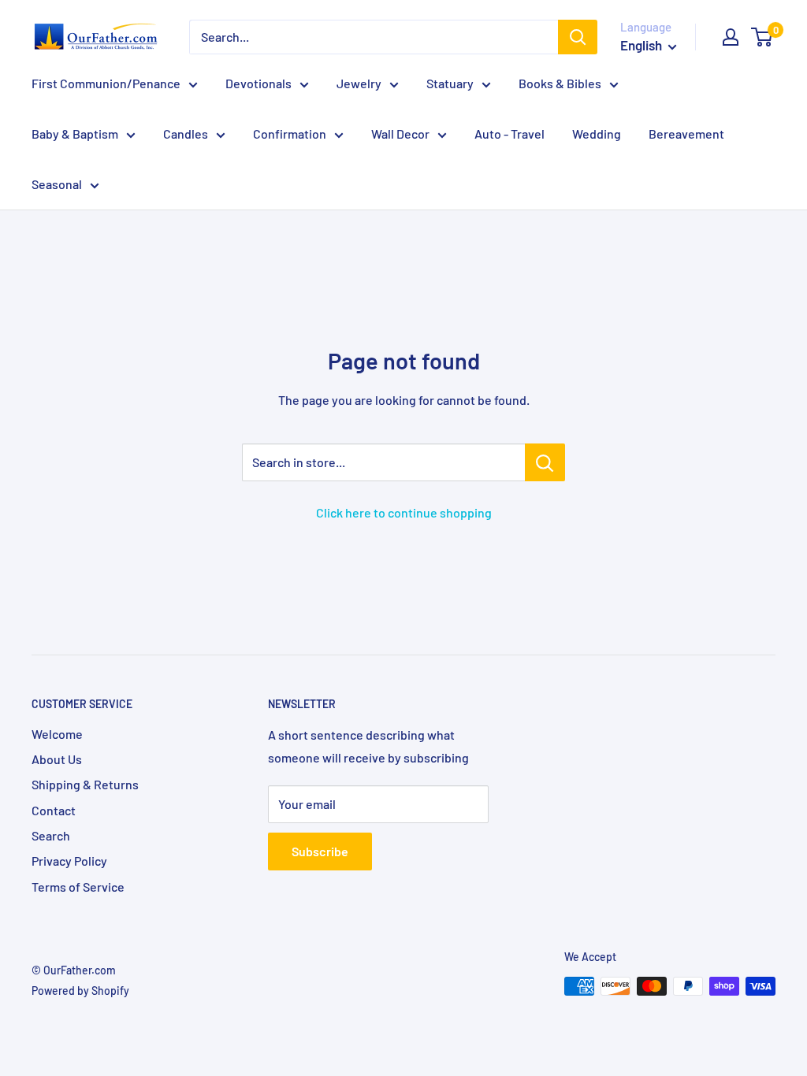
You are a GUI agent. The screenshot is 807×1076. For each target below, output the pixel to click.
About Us (57, 758)
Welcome (57, 733)
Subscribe (320, 851)
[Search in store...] (545, 462)
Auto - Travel (509, 133)
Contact (54, 810)
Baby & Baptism (75, 133)
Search (51, 835)
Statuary (450, 83)
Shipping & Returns (85, 784)
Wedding (596, 133)
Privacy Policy (69, 860)
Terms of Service (78, 886)
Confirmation (289, 133)
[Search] (577, 37)
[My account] (730, 37)
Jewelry (359, 83)
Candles (185, 133)
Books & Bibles (560, 83)
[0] (762, 37)
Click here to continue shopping (404, 512)
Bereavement (686, 133)
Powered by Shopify (80, 990)
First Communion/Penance (106, 83)
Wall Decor (400, 133)
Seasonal (57, 183)
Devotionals (258, 83)
